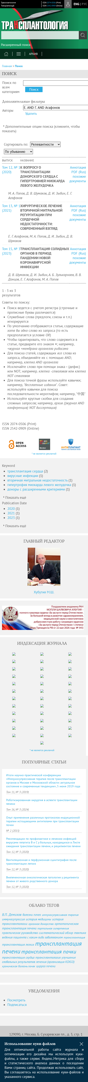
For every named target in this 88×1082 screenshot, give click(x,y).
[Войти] (68, 4)
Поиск (19, 66)
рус (84, 4)
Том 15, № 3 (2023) (11, 251)
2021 (11, 513)
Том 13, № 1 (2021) (11, 208)
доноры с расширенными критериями (36, 489)
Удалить (31, 113)
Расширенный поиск (16, 45)
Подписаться (17, 1004)
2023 (11, 517)
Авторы (7, 110)
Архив (33, 54)
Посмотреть (16, 1000)
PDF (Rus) (78, 172)
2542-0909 (51, 6)
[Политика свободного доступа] (17, 444)
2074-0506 (51, 2)
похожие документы (77, 178)
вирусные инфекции (23, 475)
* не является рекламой (44, 453)
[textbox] (44, 35)
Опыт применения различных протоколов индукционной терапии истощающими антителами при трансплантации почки (43, 821)
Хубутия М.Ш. (44, 592)
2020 (11, 508)
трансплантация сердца (25, 471)
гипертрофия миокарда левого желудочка (39, 484)
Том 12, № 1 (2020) (11, 169)
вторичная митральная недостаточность (38, 480)
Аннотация (78, 167)
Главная (7, 66)
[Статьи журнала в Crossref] (44, 444)
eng (76, 4)
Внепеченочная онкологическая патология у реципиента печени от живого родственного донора (42, 879)
